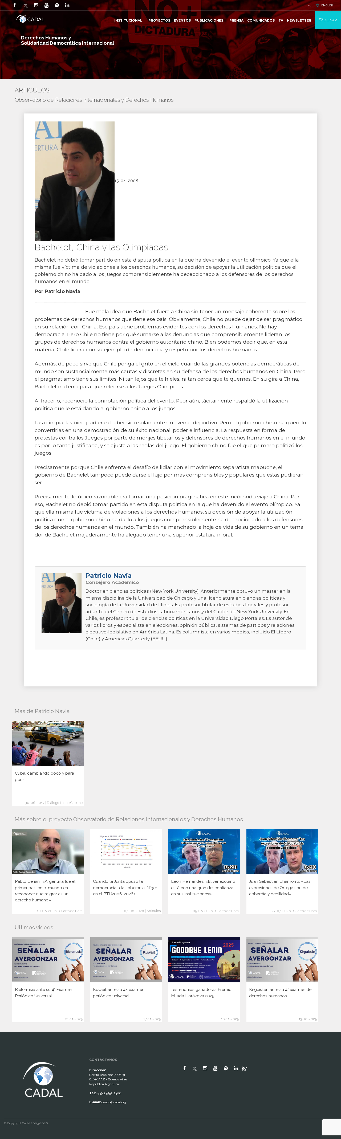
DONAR (330, 20)
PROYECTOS (159, 20)
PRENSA (236, 20)
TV (280, 20)
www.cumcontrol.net (10, 1056)
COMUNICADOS (261, 20)
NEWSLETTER (299, 20)
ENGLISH (327, 5)
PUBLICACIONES (208, 20)
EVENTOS (182, 20)
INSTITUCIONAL (128, 20)
